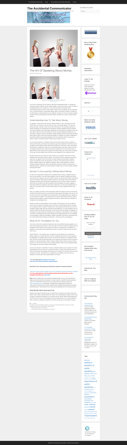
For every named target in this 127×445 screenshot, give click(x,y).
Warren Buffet (51, 306)
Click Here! (47, 275)
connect (93, 375)
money (39, 306)
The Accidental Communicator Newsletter (60, 2)
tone (85, 417)
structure (90, 413)
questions (86, 407)
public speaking (89, 404)
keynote (92, 389)
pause (89, 392)
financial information (59, 304)
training (87, 417)
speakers (86, 409)
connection (86, 376)
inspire (94, 387)
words (93, 417)
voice (91, 418)
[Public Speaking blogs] (90, 60)
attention (87, 360)
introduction (87, 389)
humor (94, 379)
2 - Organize (34, 303)
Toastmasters (44, 306)
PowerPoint (93, 392)
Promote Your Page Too (91, 175)
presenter (87, 402)
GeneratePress (75, 443)
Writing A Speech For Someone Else (39, 307)
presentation (89, 397)
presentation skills (88, 400)
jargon (35, 306)
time (96, 413)
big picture (46, 304)
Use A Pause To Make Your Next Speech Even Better (43, 309)
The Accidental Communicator (35, 2)
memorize (86, 391)
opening (86, 392)
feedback (89, 378)
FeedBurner (91, 237)
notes (93, 391)
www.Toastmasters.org (36, 283)
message (90, 391)
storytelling (86, 413)
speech (91, 409)
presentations (88, 399)
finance (53, 304)
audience (88, 362)
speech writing (87, 411)
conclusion (89, 375)
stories (92, 411)
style (93, 413)
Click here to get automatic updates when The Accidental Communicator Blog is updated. (54, 271)
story (96, 411)
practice (86, 394)
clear (50, 304)
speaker (92, 407)
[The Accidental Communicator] (91, 159)
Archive (74, 2)
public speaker (93, 402)
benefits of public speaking (37, 304)
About (46, 2)
